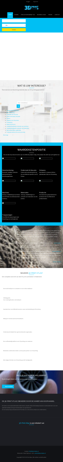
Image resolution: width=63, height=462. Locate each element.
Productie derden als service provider (15, 132)
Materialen (24, 193)
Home (10, 14)
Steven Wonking (57, 261)
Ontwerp (42, 170)
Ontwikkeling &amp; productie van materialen (17, 128)
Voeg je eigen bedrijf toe (28, 14)
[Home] (31, 7)
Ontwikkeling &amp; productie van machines (17, 126)
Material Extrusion (11, 124)
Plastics (8, 118)
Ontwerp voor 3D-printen (12, 120)
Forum (50, 14)
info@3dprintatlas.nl (34, 451)
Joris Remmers (57, 243)
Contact (57, 14)
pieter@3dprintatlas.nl (40, 453)
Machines (5, 193)
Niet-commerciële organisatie (13, 130)
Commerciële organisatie (12, 110)
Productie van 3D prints (12, 114)
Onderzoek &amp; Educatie (13, 116)
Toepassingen (7, 215)
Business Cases (41, 14)
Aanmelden (8, 386)
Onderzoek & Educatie (28, 170)
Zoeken (16, 14)
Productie (42, 193)
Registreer (35, 1)
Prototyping (9, 122)
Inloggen (28, 1)
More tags (5, 135)
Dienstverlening (10, 112)
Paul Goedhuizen (56, 251)
